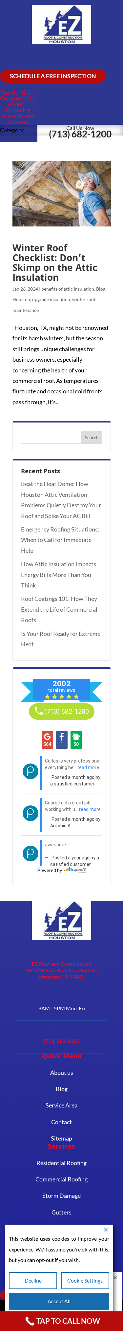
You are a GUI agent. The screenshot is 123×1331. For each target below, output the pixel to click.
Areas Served (18, 115)
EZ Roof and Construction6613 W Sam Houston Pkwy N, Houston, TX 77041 (61, 970)
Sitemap (61, 1138)
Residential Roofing (61, 1162)
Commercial (15, 98)
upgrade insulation (51, 299)
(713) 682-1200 (61, 57)
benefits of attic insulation (67, 289)
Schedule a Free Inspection (53, 76)
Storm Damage (61, 1195)
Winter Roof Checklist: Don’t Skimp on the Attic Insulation (54, 264)
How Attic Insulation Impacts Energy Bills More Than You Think (58, 574)
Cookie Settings (85, 1280)
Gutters (61, 1212)
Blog (100, 289)
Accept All (59, 1301)
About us (61, 1072)
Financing (18, 110)
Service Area (61, 1105)
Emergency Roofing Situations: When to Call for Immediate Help (60, 540)
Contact (61, 1121)
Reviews (18, 121)
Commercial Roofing (61, 1179)
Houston (21, 299)
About (16, 104)
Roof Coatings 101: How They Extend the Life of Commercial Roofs (59, 609)
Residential (15, 92)
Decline (33, 1280)
